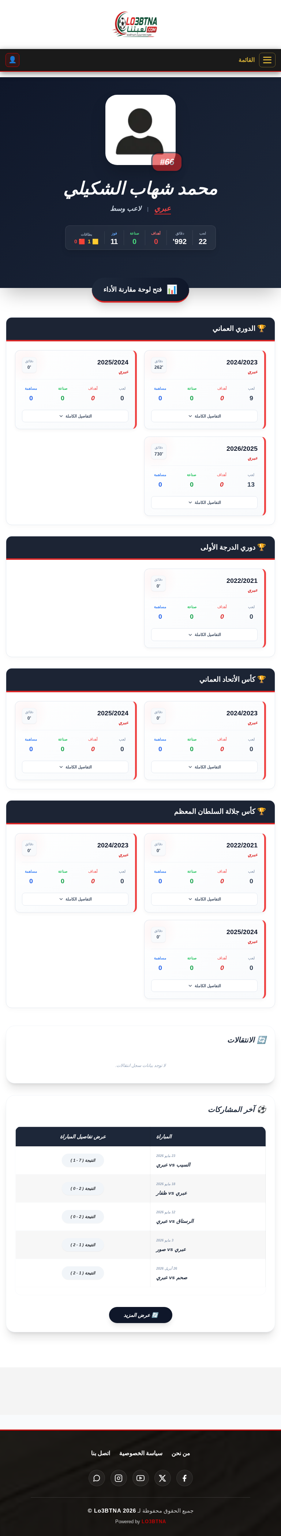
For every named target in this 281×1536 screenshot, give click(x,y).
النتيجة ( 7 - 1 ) (83, 1160)
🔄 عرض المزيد (141, 1315)
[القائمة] (267, 60)
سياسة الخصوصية (140, 1453)
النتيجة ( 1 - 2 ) (83, 1245)
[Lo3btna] (140, 24)
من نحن (181, 1453)
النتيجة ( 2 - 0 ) (83, 1188)
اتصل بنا (100, 1453)
